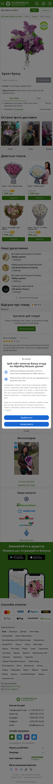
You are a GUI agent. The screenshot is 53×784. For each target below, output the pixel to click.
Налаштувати (26, 424)
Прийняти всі (26, 417)
